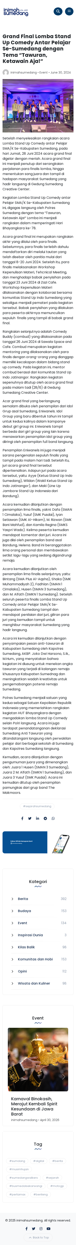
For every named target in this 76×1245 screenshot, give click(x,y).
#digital (38, 1161)
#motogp (57, 1186)
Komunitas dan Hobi (35, 959)
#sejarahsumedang (37, 806)
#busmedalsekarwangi (25, 1186)
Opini (22, 971)
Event (43, 72)
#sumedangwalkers (23, 1178)
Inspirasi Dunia (30, 935)
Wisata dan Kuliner (34, 983)
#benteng (40, 1194)
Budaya (24, 910)
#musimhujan (19, 1169)
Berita (23, 898)
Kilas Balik (26, 947)
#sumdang (17, 1161)
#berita (57, 1161)
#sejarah (52, 1178)
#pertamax (17, 1194)
